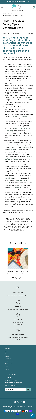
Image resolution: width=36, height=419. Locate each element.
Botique (22, 218)
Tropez (13, 230)
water (17, 230)
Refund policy (8, 363)
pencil (20, 226)
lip (30, 223)
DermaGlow (25, 147)
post (23, 226)
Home (4, 13)
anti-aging (16, 218)
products (29, 226)
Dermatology (25, 221)
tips (31, 229)
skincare (28, 227)
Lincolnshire (19, 382)
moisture (27, 224)
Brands (7, 369)
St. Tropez (11, 149)
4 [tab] (23, 278)
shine (23, 227)
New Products (8, 226)
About (6, 354)
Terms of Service (9, 361)
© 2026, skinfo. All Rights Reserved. (12, 406)
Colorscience (8, 221)
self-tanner (13, 227)
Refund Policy (22, 408)
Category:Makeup (24, 220)
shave (19, 227)
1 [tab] (13, 278)
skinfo (14, 229)
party (15, 226)
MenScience (9, 178)
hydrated (19, 223)
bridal (28, 218)
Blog (9, 13)
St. (28, 229)
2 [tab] (16, 278)
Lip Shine (27, 97)
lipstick (8, 224)
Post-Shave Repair (15, 187)
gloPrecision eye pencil (23, 67)
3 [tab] (20, 278)
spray (25, 229)
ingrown (25, 223)
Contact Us (8, 358)
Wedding (22, 230)
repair (6, 227)
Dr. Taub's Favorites (10, 374)
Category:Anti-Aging (12, 220)
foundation (8, 223)
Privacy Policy (13, 408)
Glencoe (13, 382)
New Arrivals (8, 372)
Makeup (13, 224)
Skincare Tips (7, 229)
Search (7, 356)
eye (31, 221)
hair (14, 223)
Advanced (9, 218)
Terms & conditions (27, 406)
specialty (20, 229)
